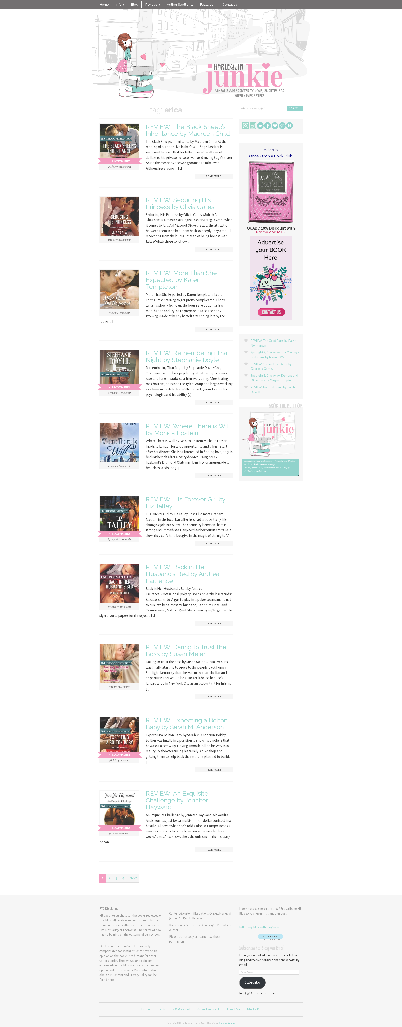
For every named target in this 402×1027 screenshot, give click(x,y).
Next (133, 878)
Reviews (152, 4)
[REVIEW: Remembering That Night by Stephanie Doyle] (119, 370)
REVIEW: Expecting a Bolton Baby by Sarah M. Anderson (187, 724)
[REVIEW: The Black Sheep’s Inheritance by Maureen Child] (119, 144)
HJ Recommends (119, 161)
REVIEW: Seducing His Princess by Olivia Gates (180, 203)
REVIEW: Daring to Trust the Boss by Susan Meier (186, 650)
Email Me (233, 1009)
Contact (229, 4)
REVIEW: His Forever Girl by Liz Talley (185, 503)
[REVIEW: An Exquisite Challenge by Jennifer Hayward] (119, 810)
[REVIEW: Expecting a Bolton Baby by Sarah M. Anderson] (119, 737)
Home (104, 4)
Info (119, 4)
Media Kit (254, 1009)
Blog (134, 4)
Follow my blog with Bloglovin (259, 927)
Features (207, 4)
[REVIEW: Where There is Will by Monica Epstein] (119, 443)
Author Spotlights (180, 4)
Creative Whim (226, 1023)
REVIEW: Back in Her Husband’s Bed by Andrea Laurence (182, 573)
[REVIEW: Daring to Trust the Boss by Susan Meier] (119, 664)
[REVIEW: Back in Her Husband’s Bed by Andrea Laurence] (119, 584)
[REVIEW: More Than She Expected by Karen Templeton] (119, 290)
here (111, 979)
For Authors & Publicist (173, 1009)
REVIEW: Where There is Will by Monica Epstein (188, 429)
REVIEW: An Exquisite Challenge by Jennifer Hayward (177, 800)
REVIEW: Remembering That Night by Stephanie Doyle (187, 356)
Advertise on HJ (208, 1009)
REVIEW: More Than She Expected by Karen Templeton (181, 279)
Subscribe (252, 982)
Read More (214, 176)
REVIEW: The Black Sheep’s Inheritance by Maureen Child (188, 130)
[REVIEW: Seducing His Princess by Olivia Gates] (119, 217)
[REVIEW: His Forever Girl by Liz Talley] (119, 516)
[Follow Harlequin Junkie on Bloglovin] (271, 937)
